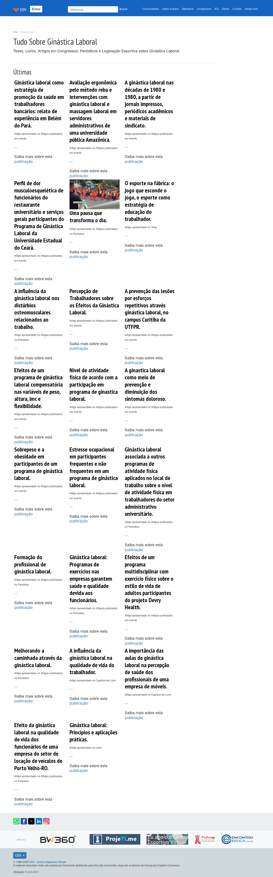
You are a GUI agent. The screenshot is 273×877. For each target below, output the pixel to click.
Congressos (204, 8)
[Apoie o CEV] (168, 838)
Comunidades (150, 8)
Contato (237, 8)
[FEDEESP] (205, 838)
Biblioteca (188, 8)
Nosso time (251, 8)
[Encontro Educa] (237, 838)
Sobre (225, 8)
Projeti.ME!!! (32, 872)
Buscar (123, 9)
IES (217, 8)
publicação (23, 161)
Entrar (36, 9)
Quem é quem (170, 8)
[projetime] (115, 838)
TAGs (15, 32)
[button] (16, 821)
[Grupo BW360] (58, 838)
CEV (18, 855)
